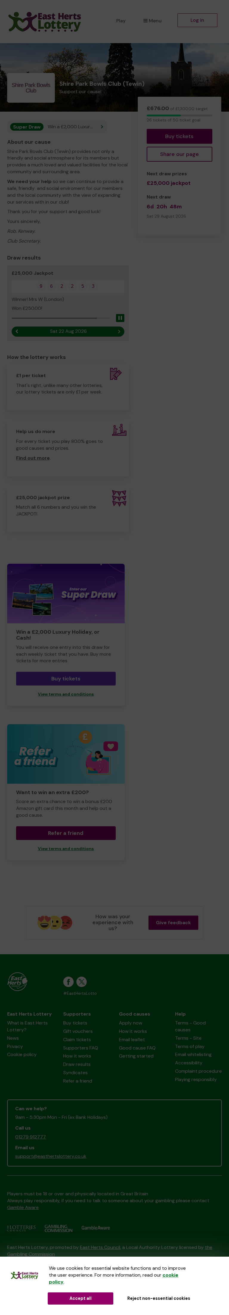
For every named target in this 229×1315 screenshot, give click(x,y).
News (13, 1038)
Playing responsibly (196, 1079)
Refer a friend (65, 833)
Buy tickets (179, 136)
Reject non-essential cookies (158, 1298)
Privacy (15, 1046)
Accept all (80, 1298)
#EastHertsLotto (80, 993)
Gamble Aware (23, 1207)
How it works (77, 1056)
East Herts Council (100, 1247)
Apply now (130, 1023)
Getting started (136, 1056)
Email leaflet (132, 1039)
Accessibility (188, 1063)
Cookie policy (22, 1054)
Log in (197, 20)
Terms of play (190, 1046)
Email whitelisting (193, 1054)
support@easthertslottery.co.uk (50, 1156)
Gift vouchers (78, 1031)
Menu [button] (155, 21)
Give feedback (173, 922)
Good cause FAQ (137, 1048)
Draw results (77, 1064)
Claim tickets (77, 1039)
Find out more (33, 458)
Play (121, 21)
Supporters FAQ (80, 1048)
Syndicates (75, 1072)
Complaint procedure (198, 1071)
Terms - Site (188, 1038)
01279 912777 (30, 1137)
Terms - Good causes (190, 1026)
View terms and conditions (66, 694)
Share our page (179, 154)
